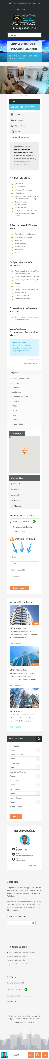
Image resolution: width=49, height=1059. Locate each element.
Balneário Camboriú (31, 56)
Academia (15, 401)
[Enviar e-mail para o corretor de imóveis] (31, 1055)
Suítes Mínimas (15, 781)
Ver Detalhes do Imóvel (18, 638)
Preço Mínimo (15, 789)
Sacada (14, 419)
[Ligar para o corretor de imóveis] (45, 1055)
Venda (17, 56)
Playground (15, 415)
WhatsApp (17, 506)
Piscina (14, 410)
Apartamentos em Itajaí (16, 960)
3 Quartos (15, 383)
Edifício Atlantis (16, 711)
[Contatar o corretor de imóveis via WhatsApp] (38, 1055)
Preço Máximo (15, 798)
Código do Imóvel (16, 807)
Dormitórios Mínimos (18, 772)
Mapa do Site (11, 1002)
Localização (14, 746)
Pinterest (17, 500)
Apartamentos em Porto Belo (18, 964)
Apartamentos (18, 58)
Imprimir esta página (21, 137)
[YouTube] (30, 9)
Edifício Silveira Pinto (18, 628)
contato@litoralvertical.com (29, 3)
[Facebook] (12, 9)
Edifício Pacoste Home (18, 670)
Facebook (16, 484)
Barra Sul (15, 388)
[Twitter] (18, 9)
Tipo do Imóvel (15, 763)
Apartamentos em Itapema (17, 956)
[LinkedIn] (24, 9)
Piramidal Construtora (20, 379)
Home (10, 56)
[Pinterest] (37, 9)
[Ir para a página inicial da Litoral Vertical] (24, 20)
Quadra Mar (16, 392)
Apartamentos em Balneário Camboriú (21, 952)
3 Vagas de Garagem (19, 397)
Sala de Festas (17, 424)
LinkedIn (17, 495)
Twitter (16, 489)
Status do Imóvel (16, 755)
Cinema (14, 406)
